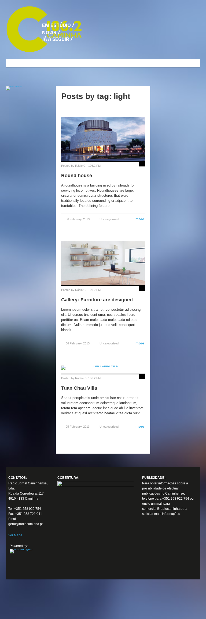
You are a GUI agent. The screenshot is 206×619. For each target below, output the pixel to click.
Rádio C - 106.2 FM (88, 165)
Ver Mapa (15, 535)
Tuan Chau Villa (79, 388)
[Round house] (103, 138)
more (137, 219)
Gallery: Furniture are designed (97, 299)
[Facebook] (148, 541)
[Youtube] (148, 561)
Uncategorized (109, 219)
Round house (76, 175)
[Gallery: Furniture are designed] (103, 263)
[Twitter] (148, 551)
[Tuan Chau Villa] (103, 368)
